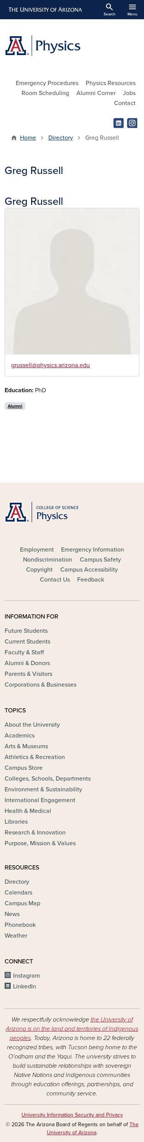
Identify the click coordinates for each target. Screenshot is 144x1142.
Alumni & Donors (27, 663)
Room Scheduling (45, 93)
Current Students (27, 641)
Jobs (129, 93)
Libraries (16, 822)
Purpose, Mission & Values (40, 843)
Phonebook (20, 925)
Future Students (26, 631)
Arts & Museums (26, 746)
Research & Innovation (35, 832)
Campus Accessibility (89, 570)
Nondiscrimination (47, 559)
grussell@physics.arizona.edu (50, 365)
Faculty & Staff (24, 652)
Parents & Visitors (28, 674)
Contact (125, 103)
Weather (16, 936)
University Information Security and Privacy (72, 1115)
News (12, 914)
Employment (37, 549)
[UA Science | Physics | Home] (72, 46)
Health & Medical (28, 811)
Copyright (39, 570)
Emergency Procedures (47, 83)
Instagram (26, 976)
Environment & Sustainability (43, 789)
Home (28, 138)
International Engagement (40, 800)
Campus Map (22, 903)
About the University (32, 725)
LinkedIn (24, 986)
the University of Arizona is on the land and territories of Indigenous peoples (72, 1029)
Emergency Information (92, 549)
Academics (20, 735)
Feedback (90, 580)
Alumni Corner (96, 93)
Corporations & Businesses (40, 685)
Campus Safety (100, 559)
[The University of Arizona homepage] (44, 9)
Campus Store (24, 768)
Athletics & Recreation (35, 757)
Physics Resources (111, 83)
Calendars (18, 892)
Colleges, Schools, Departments (48, 779)
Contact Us (55, 580)
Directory (60, 138)
